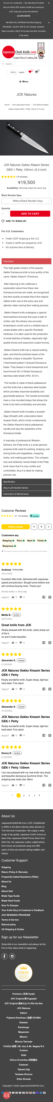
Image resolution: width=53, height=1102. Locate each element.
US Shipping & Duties (12, 929)
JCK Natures (27, 94)
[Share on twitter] (50, 597)
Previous (5, 140)
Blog (3, 886)
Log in (21, 72)
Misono (23, 1036)
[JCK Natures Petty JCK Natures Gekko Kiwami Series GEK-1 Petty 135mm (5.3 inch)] (26, 138)
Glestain (23, 1022)
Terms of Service (10, 919)
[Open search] (34, 527)
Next (48, 140)
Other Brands (24, 1079)
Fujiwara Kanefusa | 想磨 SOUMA (23, 1017)
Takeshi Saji (24, 1069)
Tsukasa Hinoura (23, 1074)
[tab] (26, 261)
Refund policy (8, 924)
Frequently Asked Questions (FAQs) (19, 876)
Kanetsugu (23, 1027)
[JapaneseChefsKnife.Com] (23, 51)
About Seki (7, 891)
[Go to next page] (40, 795)
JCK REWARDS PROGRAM (15, 915)
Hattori (23, 1012)
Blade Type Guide (10, 895)
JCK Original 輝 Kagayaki (24, 998)
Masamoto (23, 1032)
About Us (6, 881)
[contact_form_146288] (6, 1095)
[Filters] (41, 527)
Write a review (15, 526)
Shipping (6, 867)
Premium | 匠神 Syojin (23, 993)
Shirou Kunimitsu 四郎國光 (23, 1059)
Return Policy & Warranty (14, 872)
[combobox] (23, 63)
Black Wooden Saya (11, 195)
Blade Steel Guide (10, 900)
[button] (8, 176)
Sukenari (23, 1064)
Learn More (23, 15)
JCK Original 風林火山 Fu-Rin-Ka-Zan (23, 1003)
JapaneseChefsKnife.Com (32, 1085)
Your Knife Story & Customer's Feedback (22, 910)
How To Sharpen (10, 905)
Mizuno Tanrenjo (23, 1041)
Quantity (5, 208)
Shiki (23, 1055)
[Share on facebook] (44, 597)
